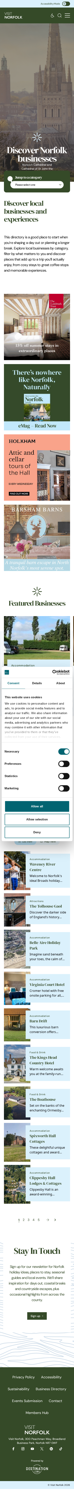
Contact (55, 1401)
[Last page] (55, 1220)
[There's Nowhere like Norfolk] (37, 397)
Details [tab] (37, 683)
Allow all (37, 806)
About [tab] (60, 683)
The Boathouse (43, 1099)
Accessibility (51, 1377)
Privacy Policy (23, 1377)
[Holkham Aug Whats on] (37, 467)
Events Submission (27, 1401)
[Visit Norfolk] (13, 15)
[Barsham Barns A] (37, 538)
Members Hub (37, 1413)
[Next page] (48, 1220)
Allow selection (37, 819)
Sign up (35, 1316)
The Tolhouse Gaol (46, 906)
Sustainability (18, 1389)
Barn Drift (38, 1021)
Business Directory (51, 1389)
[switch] (63, 764)
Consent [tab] (13, 683)
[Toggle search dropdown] (60, 15)
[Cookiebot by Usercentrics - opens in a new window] (52, 672)
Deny (36, 832)
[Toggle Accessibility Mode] (66, 4)
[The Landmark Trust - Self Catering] (37, 327)
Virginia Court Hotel (47, 984)
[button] (67, 15)
